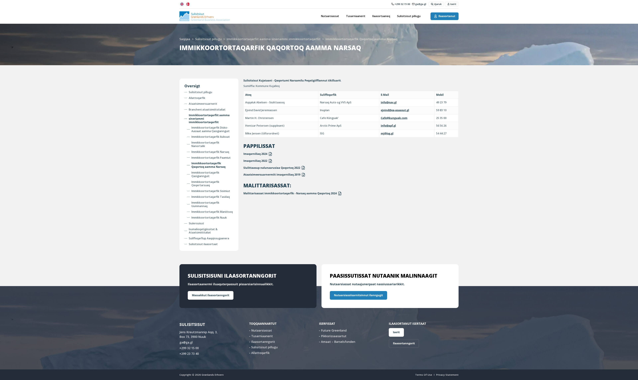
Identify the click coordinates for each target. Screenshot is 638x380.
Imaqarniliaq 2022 (255, 161)
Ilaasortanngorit (263, 342)
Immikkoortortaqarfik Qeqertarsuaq (205, 183)
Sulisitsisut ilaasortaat (203, 244)
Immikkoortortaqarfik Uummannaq (205, 204)
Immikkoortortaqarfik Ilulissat (210, 137)
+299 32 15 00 (189, 348)
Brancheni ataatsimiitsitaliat (207, 109)
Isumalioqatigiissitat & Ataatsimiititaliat (203, 231)
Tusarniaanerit (355, 16)
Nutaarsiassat (330, 16)
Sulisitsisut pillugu (409, 16)
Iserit (396, 332)
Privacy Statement (447, 374)
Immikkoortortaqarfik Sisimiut (210, 191)
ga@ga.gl (186, 342)
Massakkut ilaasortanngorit (210, 295)
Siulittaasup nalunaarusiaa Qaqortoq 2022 (271, 168)
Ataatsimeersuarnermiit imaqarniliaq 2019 (271, 174)
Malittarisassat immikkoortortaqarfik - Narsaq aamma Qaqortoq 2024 (290, 193)
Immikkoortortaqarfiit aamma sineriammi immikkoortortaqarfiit (273, 39)
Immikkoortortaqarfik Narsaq (210, 152)
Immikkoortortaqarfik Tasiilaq (210, 197)
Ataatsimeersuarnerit (203, 104)
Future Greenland (334, 330)
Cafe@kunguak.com (394, 118)
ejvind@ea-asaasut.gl (395, 110)
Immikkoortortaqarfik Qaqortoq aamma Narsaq (208, 165)
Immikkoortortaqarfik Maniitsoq (212, 212)
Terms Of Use (423, 374)
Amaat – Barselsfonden (338, 342)
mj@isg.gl (387, 133)
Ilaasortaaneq (381, 16)
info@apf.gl (388, 125)
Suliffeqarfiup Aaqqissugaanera (209, 238)
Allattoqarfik (197, 98)
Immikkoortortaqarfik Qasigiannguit (205, 174)
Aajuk (270, 154)
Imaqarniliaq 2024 (255, 154)
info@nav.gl (389, 102)
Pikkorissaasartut (333, 336)
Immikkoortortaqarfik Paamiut (211, 157)
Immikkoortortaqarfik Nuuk (209, 217)
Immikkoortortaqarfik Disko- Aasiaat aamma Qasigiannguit (210, 129)
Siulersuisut (196, 223)
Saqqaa (184, 39)
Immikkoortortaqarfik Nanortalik (205, 144)
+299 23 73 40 (189, 354)
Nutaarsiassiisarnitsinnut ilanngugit (358, 295)
